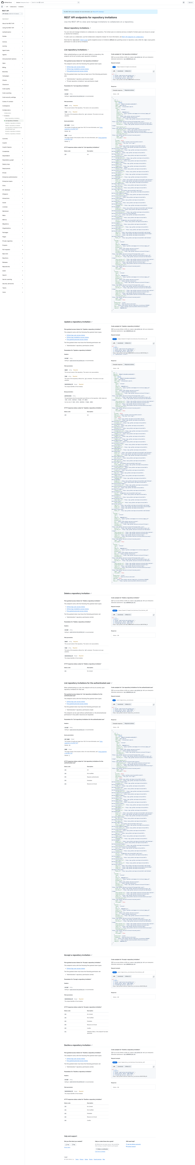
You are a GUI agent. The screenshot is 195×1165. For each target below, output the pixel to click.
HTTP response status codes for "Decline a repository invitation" (83, 1099)
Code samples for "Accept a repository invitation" (125, 959)
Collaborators (13, 6)
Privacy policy (67, 1147)
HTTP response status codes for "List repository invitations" (81, 147)
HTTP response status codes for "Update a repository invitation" (83, 408)
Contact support (132, 1146)
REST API (5, 11)
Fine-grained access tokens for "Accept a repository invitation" (82, 962)
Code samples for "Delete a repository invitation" (125, 598)
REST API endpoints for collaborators (133, 37)
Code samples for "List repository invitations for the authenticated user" (132, 687)
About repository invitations (76, 28)
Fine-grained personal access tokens (77, 71)
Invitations (21, 6)
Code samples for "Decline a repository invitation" (125, 1049)
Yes (68, 1144)
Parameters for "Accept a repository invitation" (77, 979)
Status (86, 1159)
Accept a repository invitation (77, 955)
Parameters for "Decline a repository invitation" (77, 1071)
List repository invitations (75, 50)
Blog (104, 1159)
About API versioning (98, 11)
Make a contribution (103, 1149)
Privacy (81, 1159)
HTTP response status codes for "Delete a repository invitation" (82, 664)
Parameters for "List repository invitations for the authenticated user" (84, 719)
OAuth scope (84, 40)
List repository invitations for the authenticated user (87, 683)
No (74, 1144)
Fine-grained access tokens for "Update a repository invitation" (82, 329)
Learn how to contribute (100, 1151)
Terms (77, 1159)
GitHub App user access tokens (76, 67)
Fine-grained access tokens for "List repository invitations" (81, 61)
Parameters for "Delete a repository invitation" (77, 622)
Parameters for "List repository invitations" (76, 86)
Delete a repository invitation (77, 593)
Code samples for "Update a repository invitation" (125, 326)
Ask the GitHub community (134, 1144)
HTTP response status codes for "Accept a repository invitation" (83, 1007)
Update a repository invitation (77, 322)
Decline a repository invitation (77, 1045)
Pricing (91, 1159)
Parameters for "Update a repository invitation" (77, 350)
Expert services (97, 1159)
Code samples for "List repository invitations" (124, 54)
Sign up (190, 2)
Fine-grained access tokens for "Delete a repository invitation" (82, 601)
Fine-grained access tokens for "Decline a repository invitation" (82, 1052)
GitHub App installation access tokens (78, 69)
